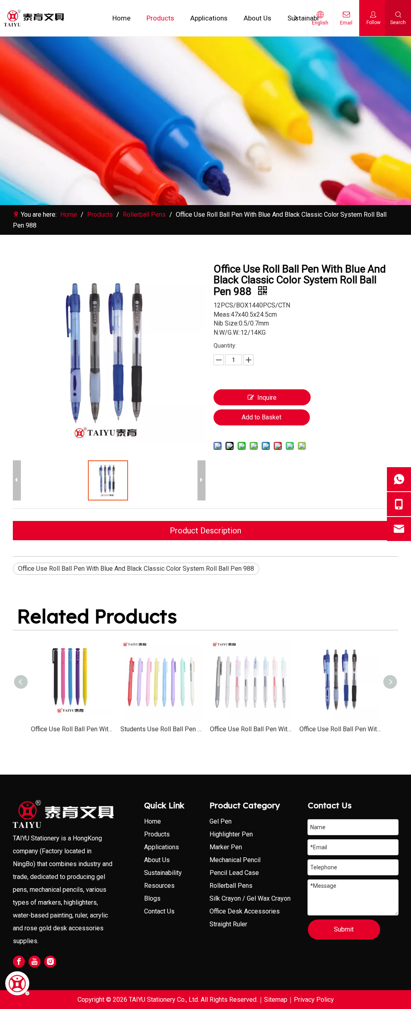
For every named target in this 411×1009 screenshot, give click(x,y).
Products (160, 18)
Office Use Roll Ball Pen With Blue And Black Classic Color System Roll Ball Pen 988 (136, 568)
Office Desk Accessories (245, 911)
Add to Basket (261, 417)
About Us (257, 18)
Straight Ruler (228, 924)
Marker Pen (226, 847)
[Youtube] (34, 962)
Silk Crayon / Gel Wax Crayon (250, 898)
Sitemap (275, 999)
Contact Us (159, 911)
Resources (159, 885)
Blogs (152, 898)
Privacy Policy (314, 999)
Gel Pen (221, 821)
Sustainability (307, 18)
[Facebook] (19, 962)
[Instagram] (50, 962)
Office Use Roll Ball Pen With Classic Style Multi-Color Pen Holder (250, 729)
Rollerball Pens (231, 885)
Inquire (267, 397)
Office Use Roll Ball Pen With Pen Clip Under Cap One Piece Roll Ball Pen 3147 (71, 729)
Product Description (205, 530)
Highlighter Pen (231, 834)
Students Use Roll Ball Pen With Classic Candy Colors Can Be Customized (161, 729)
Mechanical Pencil (235, 860)
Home (121, 18)
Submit (344, 929)
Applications (209, 18)
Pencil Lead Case (234, 873)
